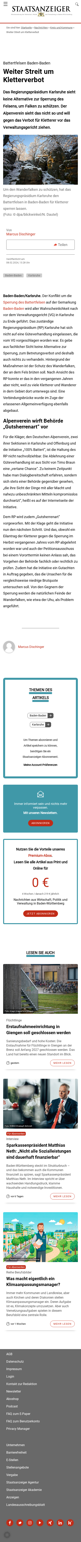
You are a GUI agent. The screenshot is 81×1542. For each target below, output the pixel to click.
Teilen (62, 245)
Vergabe (12, 1475)
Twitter (19, 1522)
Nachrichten (41, 27)
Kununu (70, 1522)
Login (10, 1376)
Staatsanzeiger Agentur (22, 1482)
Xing (50, 1522)
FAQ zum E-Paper (18, 1414)
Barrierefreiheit (16, 1452)
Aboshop (12, 1399)
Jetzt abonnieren (41, 913)
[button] (7, 1535)
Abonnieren (40, 823)
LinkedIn (60, 1522)
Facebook (9, 1522)
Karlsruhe (38, 724)
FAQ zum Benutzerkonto (23, 1421)
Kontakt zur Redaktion (21, 1384)
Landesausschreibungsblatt (25, 1505)
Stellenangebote (17, 1467)
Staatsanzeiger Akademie (24, 1490)
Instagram (30, 1522)
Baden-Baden (38, 715)
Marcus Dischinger (20, 234)
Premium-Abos (40, 855)
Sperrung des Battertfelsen (24, 302)
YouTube (40, 1522)
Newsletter (13, 1391)
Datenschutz (15, 1361)
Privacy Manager (18, 1429)
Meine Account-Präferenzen (40, 764)
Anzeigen (12, 1497)
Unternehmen (15, 1445)
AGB (9, 1354)
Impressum (14, 1369)
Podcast (12, 1406)
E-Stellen (12, 1460)
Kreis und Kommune (61, 27)
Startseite (26, 27)
